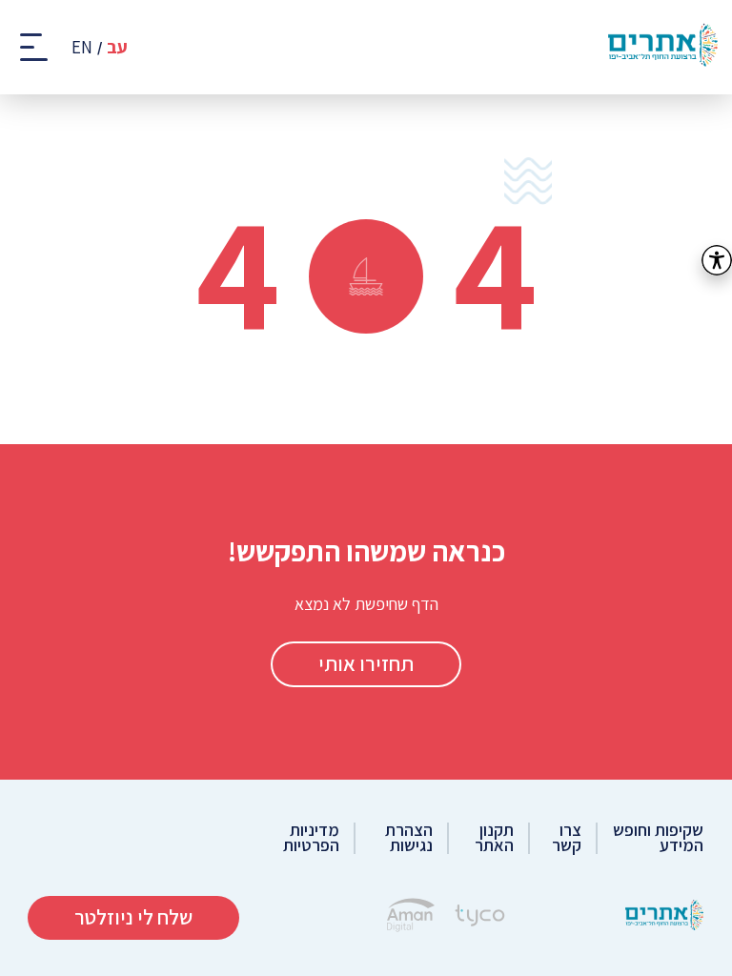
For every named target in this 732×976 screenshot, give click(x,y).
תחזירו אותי (366, 663)
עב (117, 47)
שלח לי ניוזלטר (133, 917)
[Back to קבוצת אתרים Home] (664, 917)
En (81, 47)
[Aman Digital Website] (411, 917)
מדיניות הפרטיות (311, 838)
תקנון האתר (494, 838)
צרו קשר (566, 838)
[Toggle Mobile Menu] (35, 47)
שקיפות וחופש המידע (658, 838)
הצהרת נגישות (409, 838)
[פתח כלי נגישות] (717, 260)
